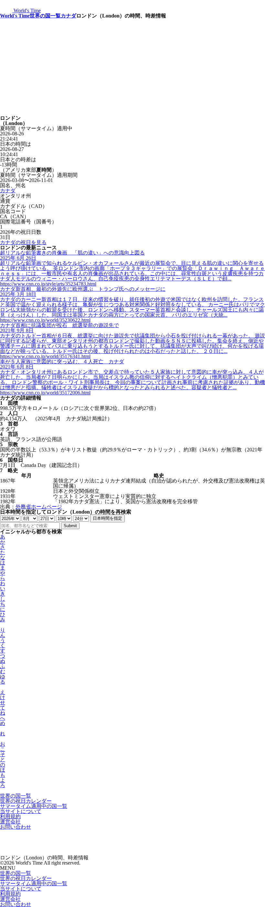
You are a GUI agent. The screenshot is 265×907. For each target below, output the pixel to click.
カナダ (68, 15)
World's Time (15, 15)
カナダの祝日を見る (23, 242)
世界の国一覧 (45, 15)
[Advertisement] (132, 67)
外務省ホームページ (39, 506)
